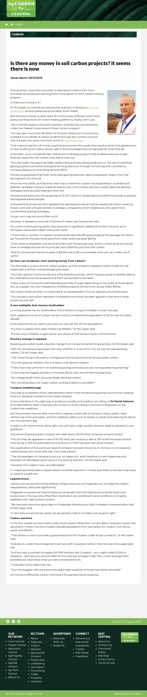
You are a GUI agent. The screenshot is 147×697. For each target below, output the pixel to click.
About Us (14, 677)
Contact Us (105, 645)
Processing (38, 670)
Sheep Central (17, 645)
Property (36, 677)
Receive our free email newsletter (83, 642)
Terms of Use (106, 662)
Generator (134, 693)
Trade (34, 674)
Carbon (35, 645)
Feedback (82, 656)
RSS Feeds (82, 652)
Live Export (37, 667)
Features (36, 642)
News (34, 638)
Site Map (103, 655)
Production (38, 659)
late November (73, 140)
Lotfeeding (38, 663)
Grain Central (16, 641)
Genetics (36, 681)
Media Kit (59, 645)
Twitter (80, 649)
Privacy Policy (106, 659)
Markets (36, 649)
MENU (18, 24)
